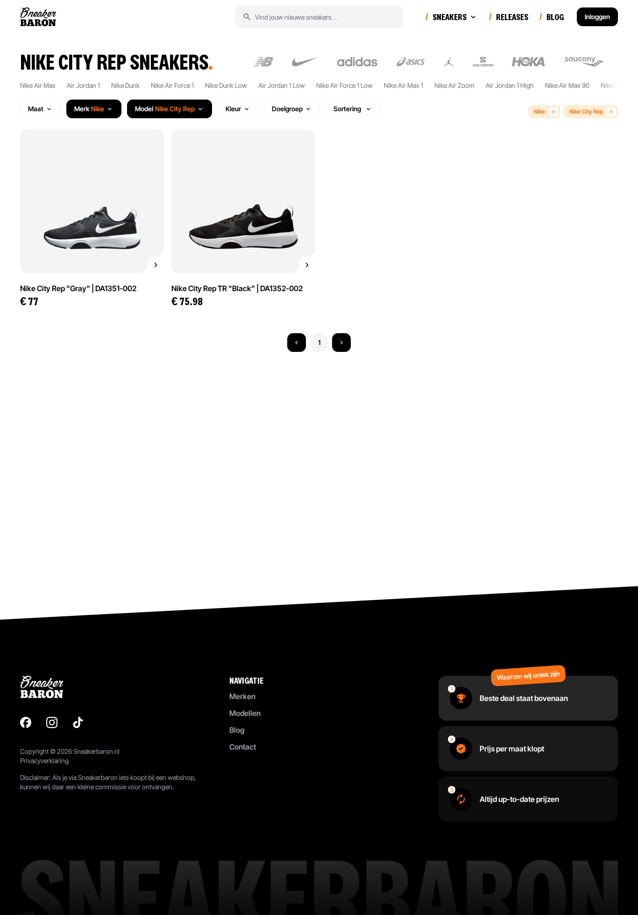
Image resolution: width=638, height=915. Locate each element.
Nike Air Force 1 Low (344, 85)
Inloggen (597, 17)
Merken (242, 696)
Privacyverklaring (44, 761)
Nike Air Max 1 (403, 85)
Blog (236, 730)
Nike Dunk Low (226, 85)
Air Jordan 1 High (510, 85)
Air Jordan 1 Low (281, 85)
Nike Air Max (38, 85)
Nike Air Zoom (454, 85)
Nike (539, 111)
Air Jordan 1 (83, 85)
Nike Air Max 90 (567, 85)
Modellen (245, 713)
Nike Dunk (125, 85)
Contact (242, 746)
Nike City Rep (586, 111)
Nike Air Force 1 (172, 85)
